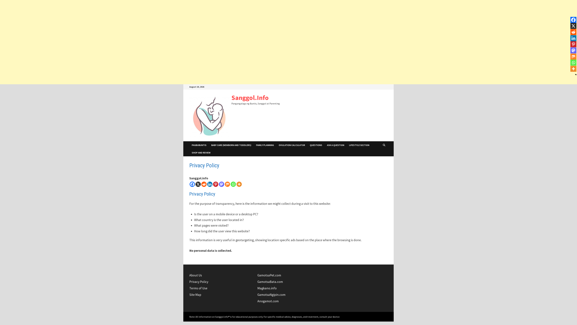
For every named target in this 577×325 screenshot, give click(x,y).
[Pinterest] (215, 184)
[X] (198, 184)
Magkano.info (267, 288)
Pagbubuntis (199, 145)
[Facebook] (192, 184)
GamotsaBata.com (270, 282)
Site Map (195, 294)
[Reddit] (204, 184)
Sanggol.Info (250, 97)
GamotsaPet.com (269, 275)
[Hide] (576, 74)
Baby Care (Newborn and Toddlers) (231, 145)
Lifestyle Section (359, 145)
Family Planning (265, 145)
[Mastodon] (221, 184)
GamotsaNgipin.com (271, 294)
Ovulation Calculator (292, 145)
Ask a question (335, 145)
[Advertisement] (288, 21)
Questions (316, 145)
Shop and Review (201, 152)
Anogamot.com (268, 301)
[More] (239, 184)
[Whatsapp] (233, 184)
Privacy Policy (198, 282)
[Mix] (227, 184)
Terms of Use (198, 288)
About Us (195, 275)
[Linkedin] (209, 184)
